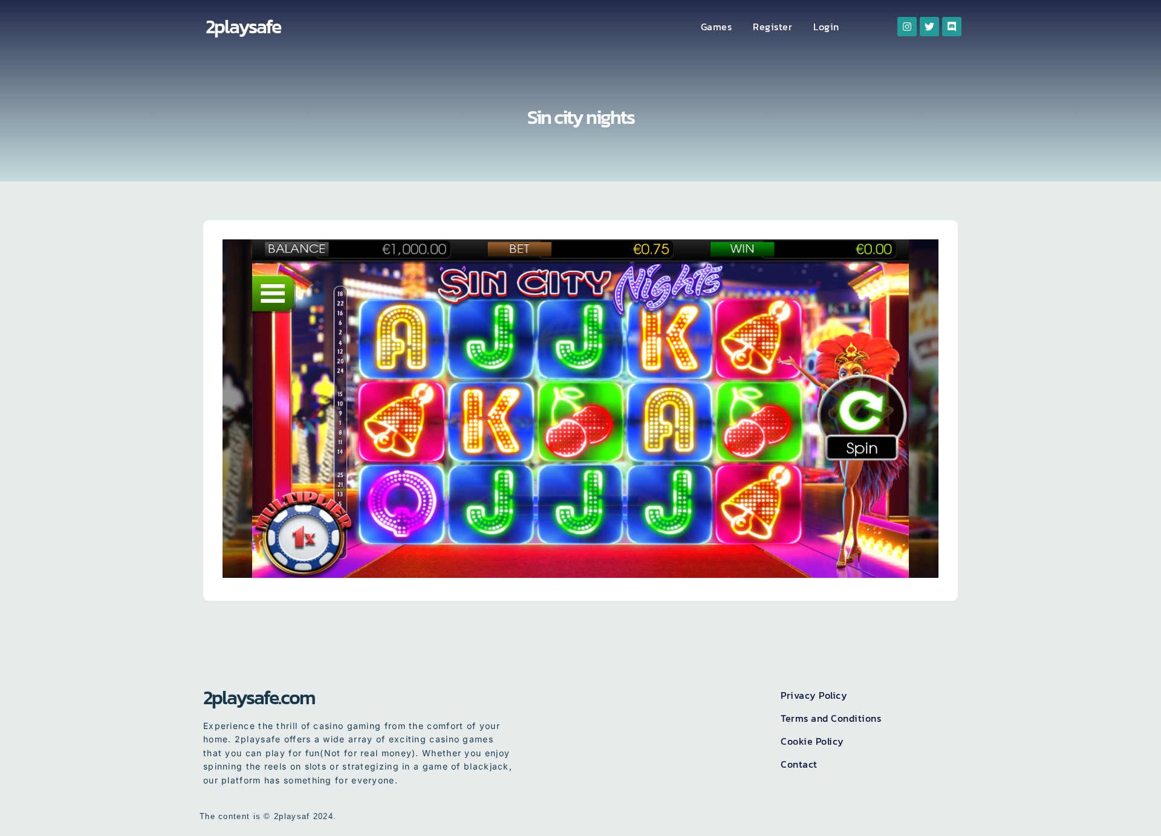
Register (772, 26)
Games (716, 26)
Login (826, 26)
